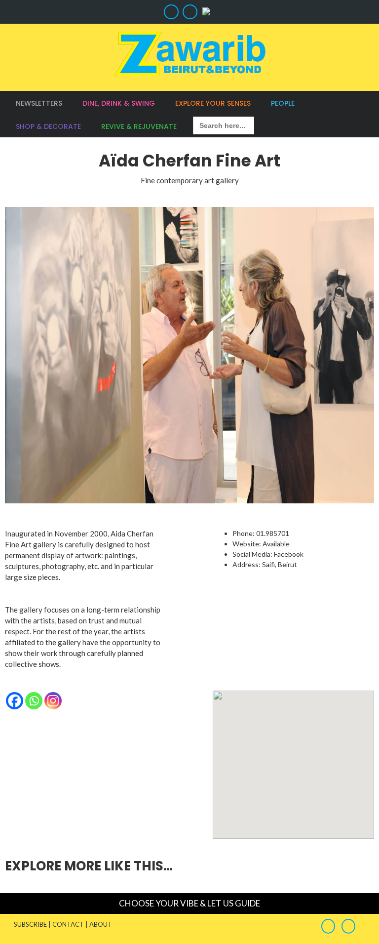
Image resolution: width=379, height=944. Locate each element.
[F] (170, 12)
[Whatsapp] (33, 700)
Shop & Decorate (48, 126)
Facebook (288, 554)
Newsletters (39, 103)
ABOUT (100, 924)
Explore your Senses (213, 103)
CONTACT (68, 924)
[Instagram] (53, 700)
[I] (188, 12)
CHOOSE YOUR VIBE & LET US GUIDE (189, 903)
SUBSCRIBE (30, 924)
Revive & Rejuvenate (139, 126)
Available (276, 543)
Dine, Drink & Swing (118, 103)
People (283, 103)
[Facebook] (14, 700)
